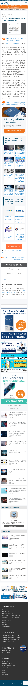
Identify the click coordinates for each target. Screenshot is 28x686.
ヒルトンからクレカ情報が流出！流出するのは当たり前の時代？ (8, 164)
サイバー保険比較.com (7, 652)
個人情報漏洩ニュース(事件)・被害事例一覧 (11, 617)
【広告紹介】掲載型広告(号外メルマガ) (10, 635)
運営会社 (4, 672)
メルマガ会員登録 (6, 626)
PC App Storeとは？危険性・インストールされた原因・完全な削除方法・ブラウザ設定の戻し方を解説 (17, 433)
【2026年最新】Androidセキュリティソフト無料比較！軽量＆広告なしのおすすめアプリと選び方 (17, 414)
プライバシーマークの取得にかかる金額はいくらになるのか (8, 176)
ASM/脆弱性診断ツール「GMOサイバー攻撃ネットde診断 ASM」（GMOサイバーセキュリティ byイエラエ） (20, 219)
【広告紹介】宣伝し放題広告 (8, 641)
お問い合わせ (5, 674)
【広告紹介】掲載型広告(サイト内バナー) (11, 637)
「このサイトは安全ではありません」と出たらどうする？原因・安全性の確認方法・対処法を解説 (17, 490)
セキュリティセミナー (6, 622)
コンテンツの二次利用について (8, 665)
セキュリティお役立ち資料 (7, 613)
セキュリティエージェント (7, 650)
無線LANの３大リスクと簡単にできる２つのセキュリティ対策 (8, 152)
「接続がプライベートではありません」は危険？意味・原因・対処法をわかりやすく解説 (17, 424)
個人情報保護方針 (6, 667)
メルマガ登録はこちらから (14, 130)
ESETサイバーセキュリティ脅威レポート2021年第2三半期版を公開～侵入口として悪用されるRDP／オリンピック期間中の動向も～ (19, 178)
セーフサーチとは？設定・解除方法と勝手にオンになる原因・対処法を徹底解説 (17, 480)
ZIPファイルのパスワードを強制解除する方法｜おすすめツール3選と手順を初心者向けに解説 (17, 462)
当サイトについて (6, 661)
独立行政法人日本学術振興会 (13, 43)
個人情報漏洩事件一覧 (14, 246)
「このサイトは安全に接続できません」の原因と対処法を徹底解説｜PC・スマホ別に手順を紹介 (17, 500)
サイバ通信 (4, 624)
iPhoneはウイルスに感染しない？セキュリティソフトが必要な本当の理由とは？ (17, 443)
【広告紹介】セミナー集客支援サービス (10, 639)
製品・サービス (5, 611)
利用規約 (4, 670)
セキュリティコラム (6, 620)
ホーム (3, 609)
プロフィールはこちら (14, 526)
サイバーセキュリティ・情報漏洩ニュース (11, 615)
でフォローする (15, 269)
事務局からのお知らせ (6, 663)
